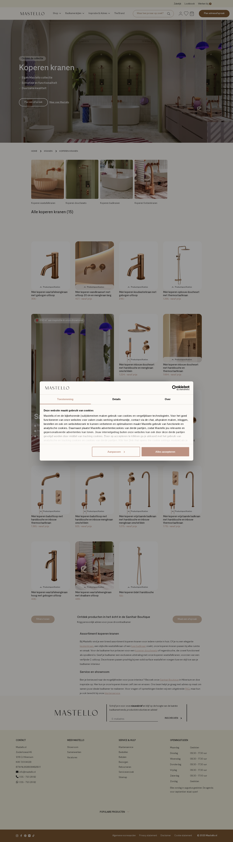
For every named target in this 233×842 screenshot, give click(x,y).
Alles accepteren (165, 451)
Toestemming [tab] (65, 399)
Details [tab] (116, 399)
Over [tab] (168, 399)
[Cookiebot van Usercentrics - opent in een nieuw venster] (175, 388)
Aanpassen (114, 451)
